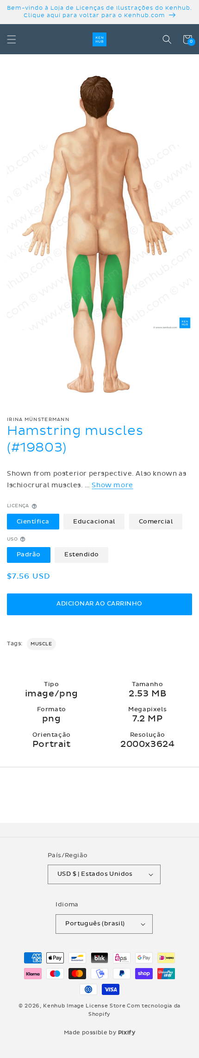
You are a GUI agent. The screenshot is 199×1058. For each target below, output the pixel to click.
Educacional (94, 521)
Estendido (81, 554)
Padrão (29, 554)
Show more (112, 485)
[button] (11, 39)
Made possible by (100, 1032)
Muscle (41, 644)
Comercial (156, 521)
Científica (33, 521)
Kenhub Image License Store (84, 1006)
